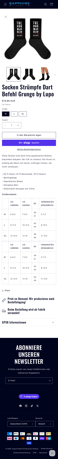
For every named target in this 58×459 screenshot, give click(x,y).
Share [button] (7, 290)
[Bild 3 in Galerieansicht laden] (44, 74)
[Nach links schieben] (3, 75)
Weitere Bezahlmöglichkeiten (29, 149)
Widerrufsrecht (46, 449)
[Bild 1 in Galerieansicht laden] (14, 74)
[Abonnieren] (49, 380)
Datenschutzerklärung (21, 453)
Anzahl (5, 120)
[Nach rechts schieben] (55, 75)
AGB (34, 453)
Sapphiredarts (17, 449)
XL (23, 114)
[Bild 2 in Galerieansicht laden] (29, 74)
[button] (5, 4)
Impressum (43, 453)
